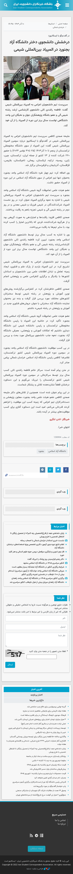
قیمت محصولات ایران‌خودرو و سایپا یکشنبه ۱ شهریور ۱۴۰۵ (43, 773)
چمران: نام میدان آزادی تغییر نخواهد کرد (50, 777)
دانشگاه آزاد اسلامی (57, 451)
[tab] (36, 689)
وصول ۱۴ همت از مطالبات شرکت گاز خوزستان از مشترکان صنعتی (41, 790)
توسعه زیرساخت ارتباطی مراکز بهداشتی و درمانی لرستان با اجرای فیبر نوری (37, 728)
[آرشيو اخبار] (42, 835)
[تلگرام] (36, 835)
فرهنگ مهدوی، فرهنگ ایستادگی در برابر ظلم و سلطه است (43, 715)
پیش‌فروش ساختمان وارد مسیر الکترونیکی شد (48, 769)
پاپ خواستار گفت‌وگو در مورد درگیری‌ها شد (49, 786)
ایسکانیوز (31, 141)
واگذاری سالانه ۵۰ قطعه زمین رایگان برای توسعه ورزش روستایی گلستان (38, 736)
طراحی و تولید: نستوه (35, 868)
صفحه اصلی (63, 23)
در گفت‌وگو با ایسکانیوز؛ (58, 36)
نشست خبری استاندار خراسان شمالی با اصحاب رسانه (42, 540)
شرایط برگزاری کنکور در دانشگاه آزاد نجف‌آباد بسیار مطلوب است (38, 567)
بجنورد (41, 451)
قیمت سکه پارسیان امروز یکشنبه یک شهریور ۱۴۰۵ (46, 764)
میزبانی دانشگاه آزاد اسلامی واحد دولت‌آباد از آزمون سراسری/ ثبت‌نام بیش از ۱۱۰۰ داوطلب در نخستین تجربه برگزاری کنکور (36, 572)
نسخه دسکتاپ (36, 848)
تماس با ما (60, 820)
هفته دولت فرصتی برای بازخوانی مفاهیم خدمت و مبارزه (44, 711)
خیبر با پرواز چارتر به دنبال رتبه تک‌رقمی (51, 732)
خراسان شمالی (58, 27)
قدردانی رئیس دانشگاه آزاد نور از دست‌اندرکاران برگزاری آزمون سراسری (39, 782)
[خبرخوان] (31, 835)
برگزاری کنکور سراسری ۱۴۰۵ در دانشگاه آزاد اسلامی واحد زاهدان (38, 578)
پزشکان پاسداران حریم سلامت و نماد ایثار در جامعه (46, 756)
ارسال (10, 664)
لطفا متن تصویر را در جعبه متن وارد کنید (48, 651)
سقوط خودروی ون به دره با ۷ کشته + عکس (49, 760)
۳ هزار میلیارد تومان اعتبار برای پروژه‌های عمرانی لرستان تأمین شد (40, 719)
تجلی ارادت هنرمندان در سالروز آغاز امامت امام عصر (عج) (43, 723)
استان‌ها (51, 23)
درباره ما (62, 824)
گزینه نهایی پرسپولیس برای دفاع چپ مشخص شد (46, 706)
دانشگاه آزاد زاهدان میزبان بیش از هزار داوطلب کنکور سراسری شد (37, 582)
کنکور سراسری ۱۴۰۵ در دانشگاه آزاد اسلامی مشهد (43, 563)
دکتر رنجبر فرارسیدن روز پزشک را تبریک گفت (45, 559)
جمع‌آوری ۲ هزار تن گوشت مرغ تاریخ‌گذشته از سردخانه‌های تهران (41, 795)
